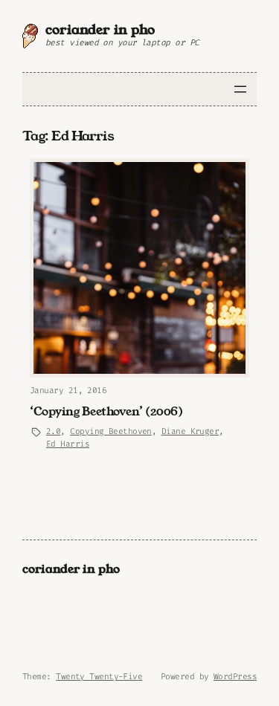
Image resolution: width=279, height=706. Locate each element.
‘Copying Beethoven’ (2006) (106, 411)
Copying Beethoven (111, 431)
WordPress (235, 676)
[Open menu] (240, 89)
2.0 (53, 431)
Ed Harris (67, 444)
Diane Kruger (190, 431)
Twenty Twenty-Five (99, 676)
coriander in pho (100, 29)
